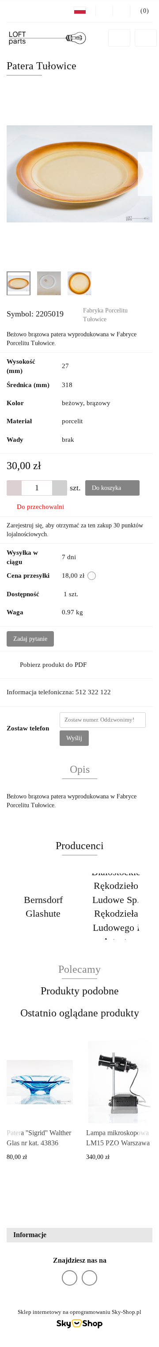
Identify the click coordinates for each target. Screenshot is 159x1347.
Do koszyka (107, 488)
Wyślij (74, 738)
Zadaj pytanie (30, 639)
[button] (79, 1235)
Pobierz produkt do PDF (53, 664)
